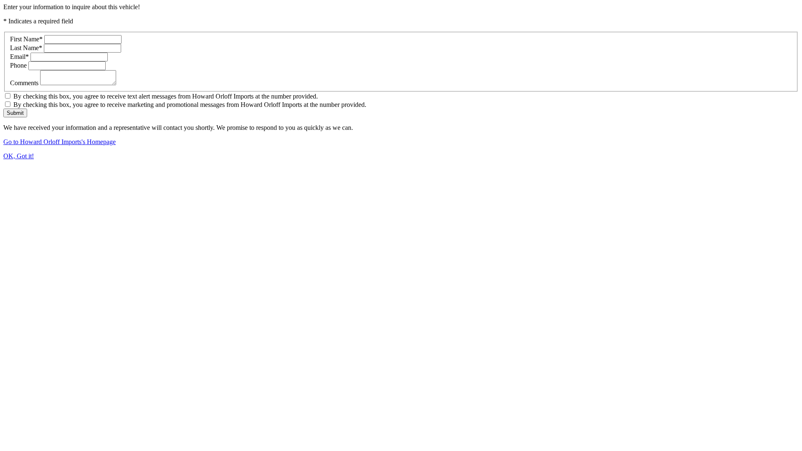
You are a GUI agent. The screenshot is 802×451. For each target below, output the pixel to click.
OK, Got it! (18, 156)
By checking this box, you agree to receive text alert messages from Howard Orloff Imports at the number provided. (165, 96)
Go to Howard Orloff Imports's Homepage (59, 141)
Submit (15, 113)
